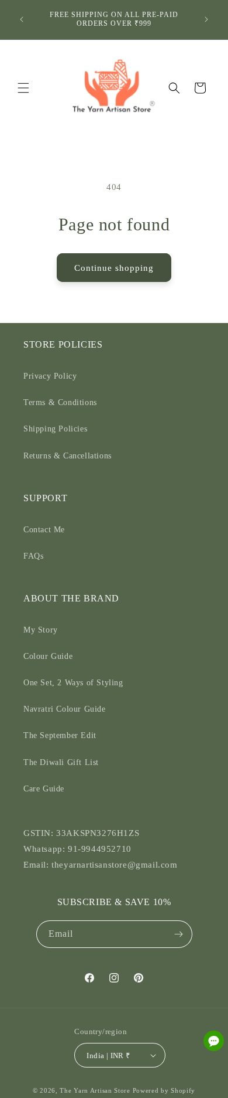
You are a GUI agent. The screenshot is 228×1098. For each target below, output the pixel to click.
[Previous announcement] (21, 19)
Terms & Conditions (60, 402)
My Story (40, 630)
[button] (23, 88)
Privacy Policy (50, 376)
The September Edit (59, 735)
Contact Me (44, 529)
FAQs (33, 556)
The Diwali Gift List (61, 762)
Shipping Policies (55, 428)
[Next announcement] (206, 19)
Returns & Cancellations (67, 455)
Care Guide (43, 788)
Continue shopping (114, 268)
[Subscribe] (179, 934)
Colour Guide (47, 656)
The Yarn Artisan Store (95, 1090)
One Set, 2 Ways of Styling (73, 682)
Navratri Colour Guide (64, 709)
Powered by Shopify (164, 1090)
